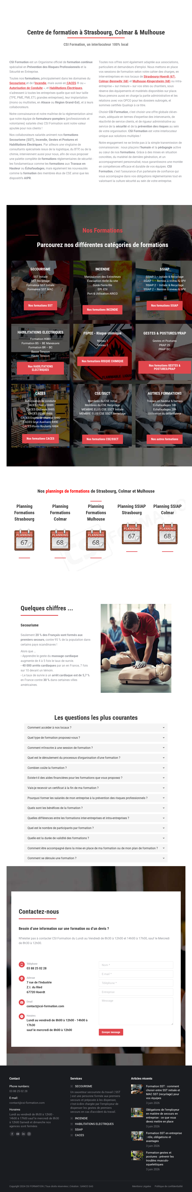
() (114, 81)
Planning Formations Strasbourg (24, 513)
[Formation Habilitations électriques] (40, 345)
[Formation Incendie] (102, 285)
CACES (71, 83)
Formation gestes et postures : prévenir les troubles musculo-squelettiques (160, 1158)
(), (160, 76)
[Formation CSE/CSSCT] (102, 406)
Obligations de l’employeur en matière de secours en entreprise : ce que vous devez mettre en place (162, 1115)
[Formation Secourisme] (40, 283)
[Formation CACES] (40, 412)
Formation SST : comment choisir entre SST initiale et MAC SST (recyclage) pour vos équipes (163, 1092)
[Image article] (137, 1089)
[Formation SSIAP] (164, 283)
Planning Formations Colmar (60, 513)
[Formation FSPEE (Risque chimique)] (102, 343)
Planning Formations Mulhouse (96, 513)
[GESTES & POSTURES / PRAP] (164, 345)
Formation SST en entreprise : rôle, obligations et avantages (164, 1137)
